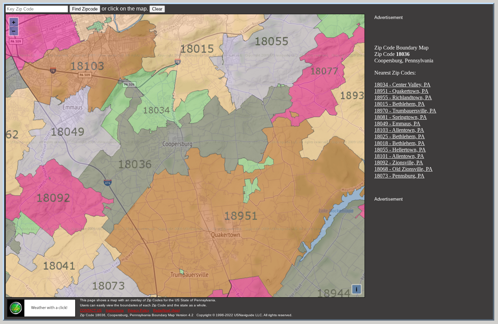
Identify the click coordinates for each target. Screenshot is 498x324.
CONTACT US (91, 310)
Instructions (115, 310)
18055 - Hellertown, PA (400, 150)
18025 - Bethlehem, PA (399, 136)
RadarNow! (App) (166, 310)
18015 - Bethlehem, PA (399, 104)
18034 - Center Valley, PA (402, 84)
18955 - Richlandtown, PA (403, 97)
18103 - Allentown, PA (399, 130)
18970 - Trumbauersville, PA (405, 111)
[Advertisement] (433, 29)
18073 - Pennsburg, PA (399, 176)
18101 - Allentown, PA (399, 156)
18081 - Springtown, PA (400, 117)
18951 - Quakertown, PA (401, 91)
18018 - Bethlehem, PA (399, 143)
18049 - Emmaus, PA (397, 123)
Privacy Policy (138, 310)
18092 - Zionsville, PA (398, 162)
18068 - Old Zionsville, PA (403, 169)
